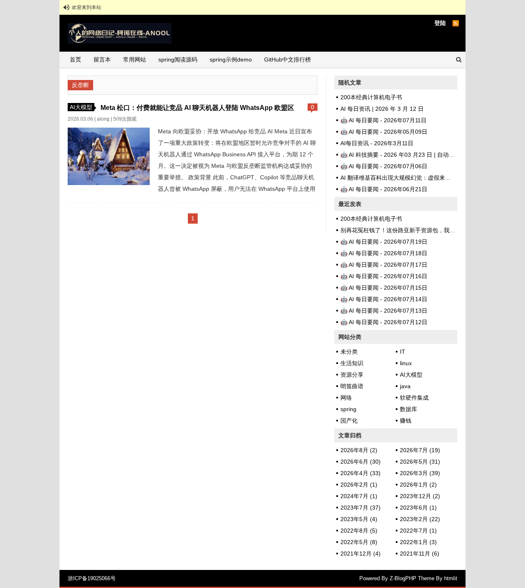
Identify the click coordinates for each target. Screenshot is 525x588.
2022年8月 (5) (358, 530)
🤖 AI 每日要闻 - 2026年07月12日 (383, 322)
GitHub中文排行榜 (287, 59)
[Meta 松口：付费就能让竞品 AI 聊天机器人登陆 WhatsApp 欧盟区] (109, 183)
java (405, 386)
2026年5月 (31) (420, 461)
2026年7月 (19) (420, 450)
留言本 (102, 59)
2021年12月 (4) (360, 553)
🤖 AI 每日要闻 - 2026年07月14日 (383, 299)
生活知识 (351, 363)
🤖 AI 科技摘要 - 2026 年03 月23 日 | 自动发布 (400, 154)
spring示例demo (231, 59)
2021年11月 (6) (419, 553)
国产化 (349, 420)
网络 (346, 397)
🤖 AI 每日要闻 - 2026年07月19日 (383, 241)
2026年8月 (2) (358, 450)
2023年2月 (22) (420, 519)
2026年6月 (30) (360, 461)
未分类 (349, 351)
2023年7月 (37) (360, 507)
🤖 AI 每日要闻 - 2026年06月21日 (383, 189)
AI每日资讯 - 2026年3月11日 (376, 143)
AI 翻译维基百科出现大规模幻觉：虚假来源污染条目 (407, 177)
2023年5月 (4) (358, 519)
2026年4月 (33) (360, 473)
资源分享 (351, 374)
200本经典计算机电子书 (371, 97)
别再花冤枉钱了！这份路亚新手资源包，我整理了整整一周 (415, 230)
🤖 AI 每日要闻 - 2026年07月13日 (383, 310)
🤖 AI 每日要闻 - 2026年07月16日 (383, 276)
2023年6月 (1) (418, 507)
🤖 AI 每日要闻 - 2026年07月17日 (383, 264)
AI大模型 (81, 107)
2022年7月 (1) (418, 530)
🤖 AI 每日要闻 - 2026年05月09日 (383, 131)
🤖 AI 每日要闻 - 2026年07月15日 (383, 287)
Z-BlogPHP (403, 578)
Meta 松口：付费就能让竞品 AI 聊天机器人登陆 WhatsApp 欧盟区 (197, 107)
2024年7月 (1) (358, 496)
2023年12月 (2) (420, 496)
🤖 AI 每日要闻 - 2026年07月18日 (383, 253)
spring (348, 409)
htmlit (450, 578)
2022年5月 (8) (358, 542)
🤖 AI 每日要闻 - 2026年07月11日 (383, 120)
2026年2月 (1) (358, 484)
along (103, 119)
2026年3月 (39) (420, 473)
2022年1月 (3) (418, 542)
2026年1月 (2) (418, 484)
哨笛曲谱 (351, 386)
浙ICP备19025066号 (92, 578)
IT (402, 351)
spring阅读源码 (177, 59)
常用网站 (134, 59)
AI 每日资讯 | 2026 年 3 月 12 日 (382, 108)
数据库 (408, 409)
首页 (75, 59)
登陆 (440, 23)
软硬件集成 (414, 397)
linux (406, 363)
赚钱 (405, 420)
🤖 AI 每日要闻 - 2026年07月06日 (383, 166)
